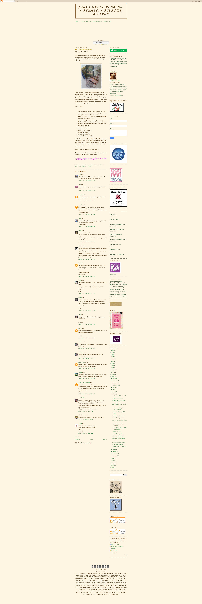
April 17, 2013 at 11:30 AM (87, 191)
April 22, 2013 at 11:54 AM (87, 310)
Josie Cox (81, 205)
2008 (112, 467)
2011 (112, 461)
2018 (112, 365)
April (114, 449)
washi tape (78, 166)
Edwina (80, 372)
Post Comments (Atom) (86, 443)
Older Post (105, 439)
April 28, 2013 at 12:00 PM (87, 348)
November (115, 380)
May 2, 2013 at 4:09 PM (86, 411)
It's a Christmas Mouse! (117, 436)
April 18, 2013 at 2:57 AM (87, 226)
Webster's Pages (86, 166)
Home (77, 21)
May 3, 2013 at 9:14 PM (86, 419)
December (115, 378)
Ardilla (80, 423)
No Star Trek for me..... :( (118, 415)
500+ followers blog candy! (83, 49)
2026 (112, 350)
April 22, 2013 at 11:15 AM (87, 293)
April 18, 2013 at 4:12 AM (87, 242)
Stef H (80, 328)
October (115, 383)
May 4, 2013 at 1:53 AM (86, 433)
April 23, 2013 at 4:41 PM (87, 324)
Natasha (80, 246)
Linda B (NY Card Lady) (84, 382)
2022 (112, 357)
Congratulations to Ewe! (118, 398)
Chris (80, 280)
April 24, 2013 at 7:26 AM (87, 338)
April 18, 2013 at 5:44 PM (87, 259)
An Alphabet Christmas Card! (119, 396)
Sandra (80, 230)
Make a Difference (115, 551)
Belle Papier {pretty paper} (117, 546)
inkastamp (113, 548)
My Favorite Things (91, 165)
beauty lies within (115, 544)
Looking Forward (116, 431)
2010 (112, 463)
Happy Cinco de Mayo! (117, 444)
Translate (105, 44)
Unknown (81, 195)
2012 (112, 458)
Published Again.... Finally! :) (119, 446)
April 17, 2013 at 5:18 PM (87, 214)
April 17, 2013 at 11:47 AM (87, 201)
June (114, 391)
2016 (112, 370)
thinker (80, 297)
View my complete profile (117, 95)
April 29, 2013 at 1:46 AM (87, 378)
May (114, 394)
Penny (80, 218)
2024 (112, 352)
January (115, 456)
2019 (112, 363)
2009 (112, 465)
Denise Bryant (82, 362)
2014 (112, 374)
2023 (112, 354)
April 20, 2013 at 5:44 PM (87, 276)
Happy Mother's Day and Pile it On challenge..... (119, 428)
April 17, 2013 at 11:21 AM (87, 181)
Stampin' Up (101, 165)
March (114, 451)
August (114, 387)
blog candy (82, 165)
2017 (112, 368)
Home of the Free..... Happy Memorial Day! (118, 401)
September (115, 385)
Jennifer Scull (115, 80)
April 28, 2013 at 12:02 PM (87, 358)
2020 (112, 361)
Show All (125, 555)
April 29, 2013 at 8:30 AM (87, 394)
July (114, 389)
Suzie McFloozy (82, 398)
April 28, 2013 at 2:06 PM (87, 368)
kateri (80, 263)
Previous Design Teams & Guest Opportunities (91, 21)
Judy (80, 314)
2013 (112, 376)
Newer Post (77, 439)
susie (80, 174)
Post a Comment (78, 437)
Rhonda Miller (82, 415)
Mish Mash (113, 553)
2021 (112, 359)
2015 (112, 372)
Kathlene (81, 342)
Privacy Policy (107, 21)
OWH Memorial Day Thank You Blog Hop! (118, 408)
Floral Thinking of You (117, 418)
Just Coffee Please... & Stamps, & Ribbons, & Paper (101, 10)
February (115, 453)
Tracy (80, 184)
